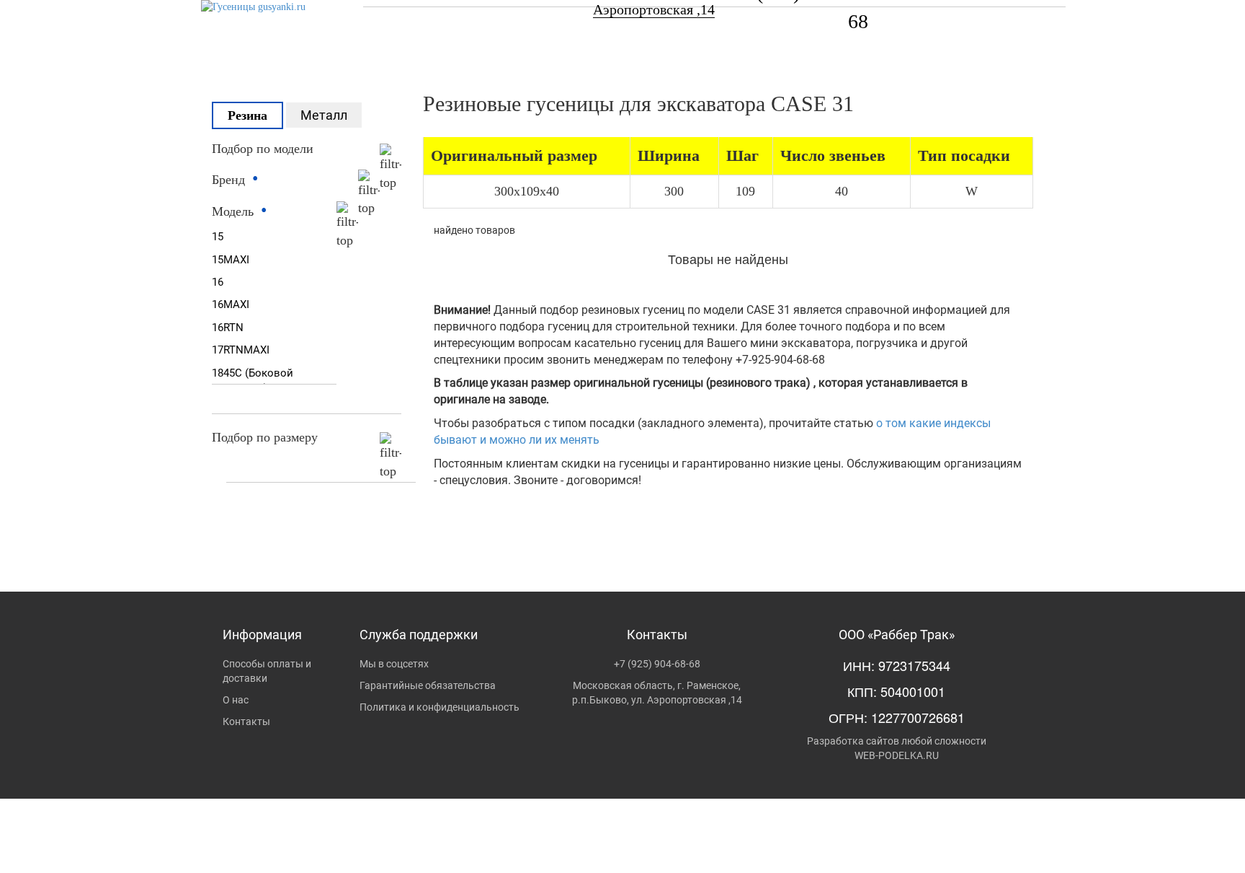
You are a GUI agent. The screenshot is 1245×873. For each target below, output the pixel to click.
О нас (236, 700)
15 (217, 236)
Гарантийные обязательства (428, 685)
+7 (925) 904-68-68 (657, 664)
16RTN (228, 327)
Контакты (246, 721)
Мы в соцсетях (394, 664)
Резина (247, 115)
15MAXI (230, 259)
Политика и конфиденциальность (439, 707)
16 (217, 282)
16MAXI (230, 304)
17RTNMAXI (240, 349)
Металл (323, 115)
